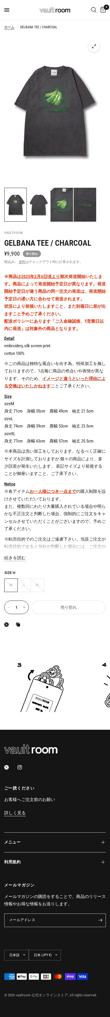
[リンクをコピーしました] (19, 624)
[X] (7, 624)
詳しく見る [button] (15, 813)
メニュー (12, 842)
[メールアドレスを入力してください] (100, 920)
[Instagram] (23, 767)
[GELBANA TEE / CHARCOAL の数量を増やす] (24, 607)
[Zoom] (94, 46)
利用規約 (12, 862)
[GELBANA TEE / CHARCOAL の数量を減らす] (9, 607)
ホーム (9, 27)
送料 (22, 262)
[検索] (93, 10)
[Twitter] (10, 767)
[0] (102, 10)
